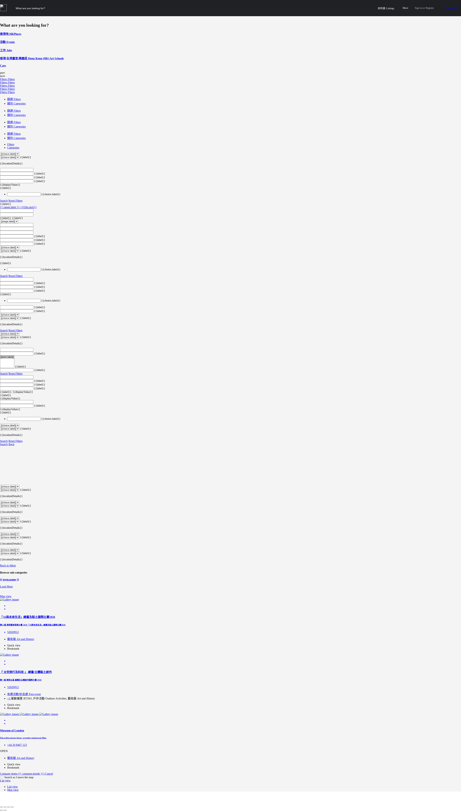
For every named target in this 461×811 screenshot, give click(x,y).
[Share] (5, 807)
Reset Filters (15, 200)
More (405, 8)
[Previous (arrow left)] (1, 810)
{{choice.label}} (51, 194)
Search (4, 200)
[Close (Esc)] (1, 807)
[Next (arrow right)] (5, 810)
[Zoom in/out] (12, 807)
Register (430, 8)
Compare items (22, 773)
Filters (4, 79)
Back (11, 444)
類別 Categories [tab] (16, 103)
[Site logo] (4, 10)
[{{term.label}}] (7, 357)
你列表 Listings (386, 8)
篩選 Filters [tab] (14, 99)
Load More (6, 586)
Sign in (418, 8)
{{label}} (25, 157)
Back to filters (8, 565)
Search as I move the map (18, 777)
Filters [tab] (10, 144)
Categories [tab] (13, 147)
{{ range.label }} (10, 207)
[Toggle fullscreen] (8, 807)
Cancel (49, 773)
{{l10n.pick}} (28, 207)
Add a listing (451, 8)
